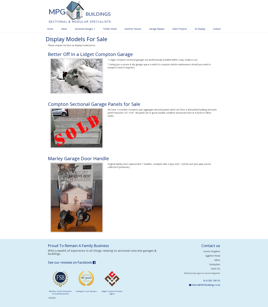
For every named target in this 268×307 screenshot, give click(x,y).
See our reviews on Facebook (70, 262)
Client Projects (179, 28)
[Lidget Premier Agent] (112, 280)
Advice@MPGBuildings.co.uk (205, 284)
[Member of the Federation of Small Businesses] (60, 280)
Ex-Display (200, 28)
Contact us (210, 245)
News (64, 28)
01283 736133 (212, 280)
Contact (217, 28)
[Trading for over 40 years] (86, 280)
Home (50, 28)
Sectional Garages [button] (84, 28)
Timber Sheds (110, 28)
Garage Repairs (157, 28)
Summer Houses (133, 28)
